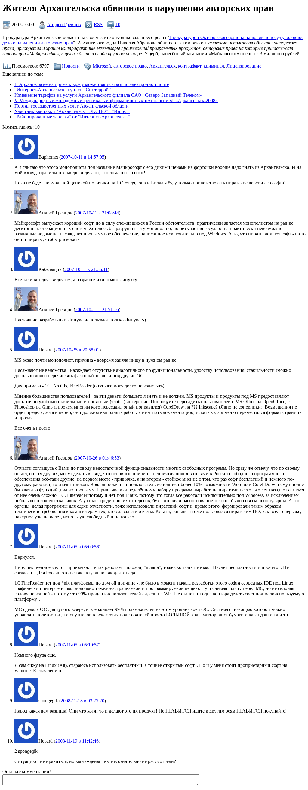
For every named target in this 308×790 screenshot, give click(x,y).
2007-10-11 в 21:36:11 (86, 269)
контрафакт (189, 65)
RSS (98, 24)
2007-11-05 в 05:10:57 (77, 644)
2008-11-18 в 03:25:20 (82, 700)
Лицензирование (243, 65)
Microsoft (102, 65)
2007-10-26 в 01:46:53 (97, 457)
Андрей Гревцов (64, 24)
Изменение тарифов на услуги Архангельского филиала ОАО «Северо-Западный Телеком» (108, 95)
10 (118, 24)
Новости (71, 65)
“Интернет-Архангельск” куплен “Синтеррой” (62, 89)
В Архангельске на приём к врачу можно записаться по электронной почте (91, 84)
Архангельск (162, 65)
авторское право (130, 65)
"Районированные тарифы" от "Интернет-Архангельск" (72, 116)
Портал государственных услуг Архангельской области (71, 105)
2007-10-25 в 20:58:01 (77, 349)
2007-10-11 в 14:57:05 (82, 157)
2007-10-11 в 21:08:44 (97, 212)
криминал (214, 65)
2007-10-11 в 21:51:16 (97, 309)
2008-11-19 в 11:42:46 (77, 740)
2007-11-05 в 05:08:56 (77, 546)
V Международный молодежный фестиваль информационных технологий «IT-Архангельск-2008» (116, 100)
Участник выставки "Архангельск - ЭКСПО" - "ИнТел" (72, 111)
